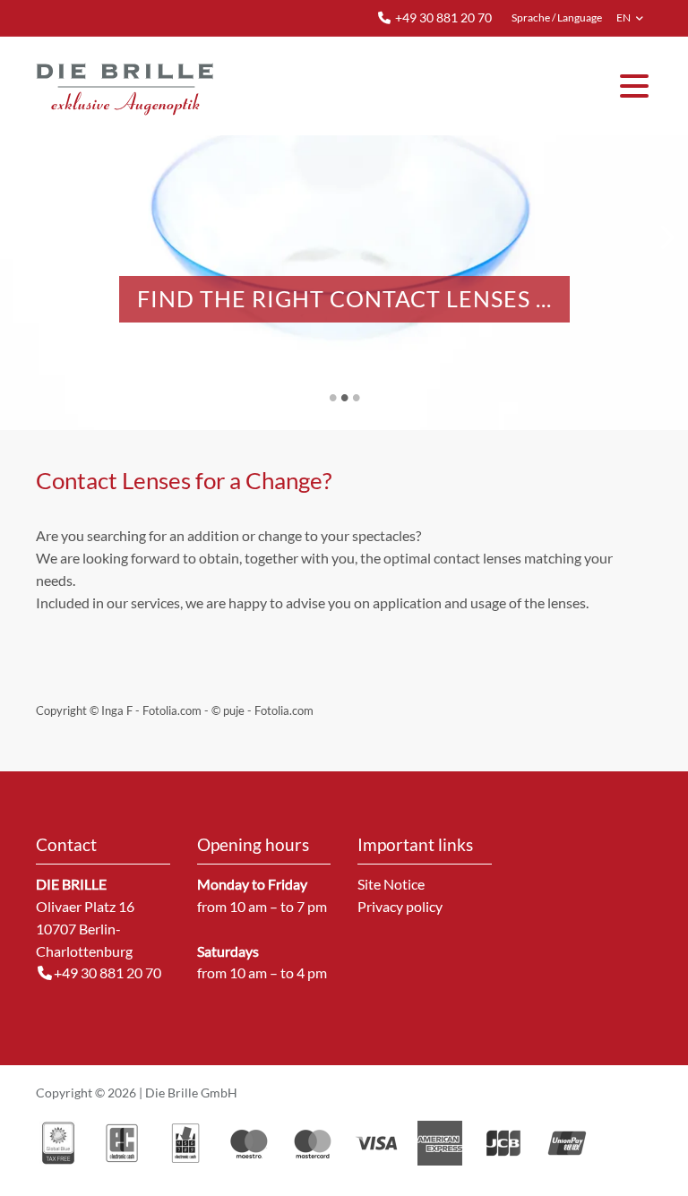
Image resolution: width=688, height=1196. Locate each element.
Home (125, 86)
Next (665, 236)
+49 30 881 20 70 (443, 17)
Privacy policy (400, 906)
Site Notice (391, 883)
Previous (22, 236)
